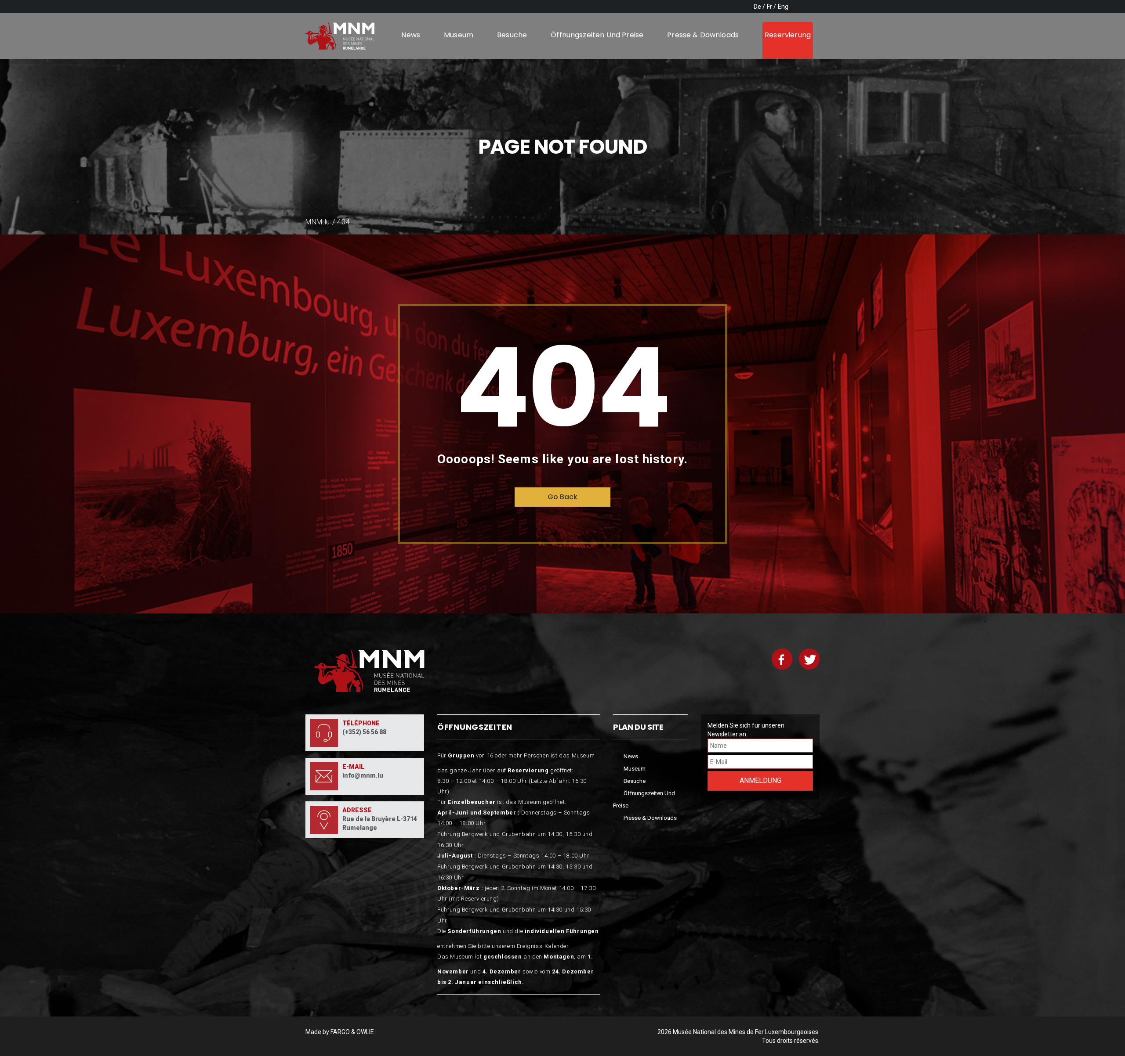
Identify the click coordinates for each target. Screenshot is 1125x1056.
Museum (458, 35)
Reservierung (788, 35)
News (410, 35)
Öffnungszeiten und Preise (597, 35)
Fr (769, 6)
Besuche (512, 35)
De (757, 6)
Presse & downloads (703, 35)
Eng (783, 6)
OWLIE (365, 1031)
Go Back (562, 497)
